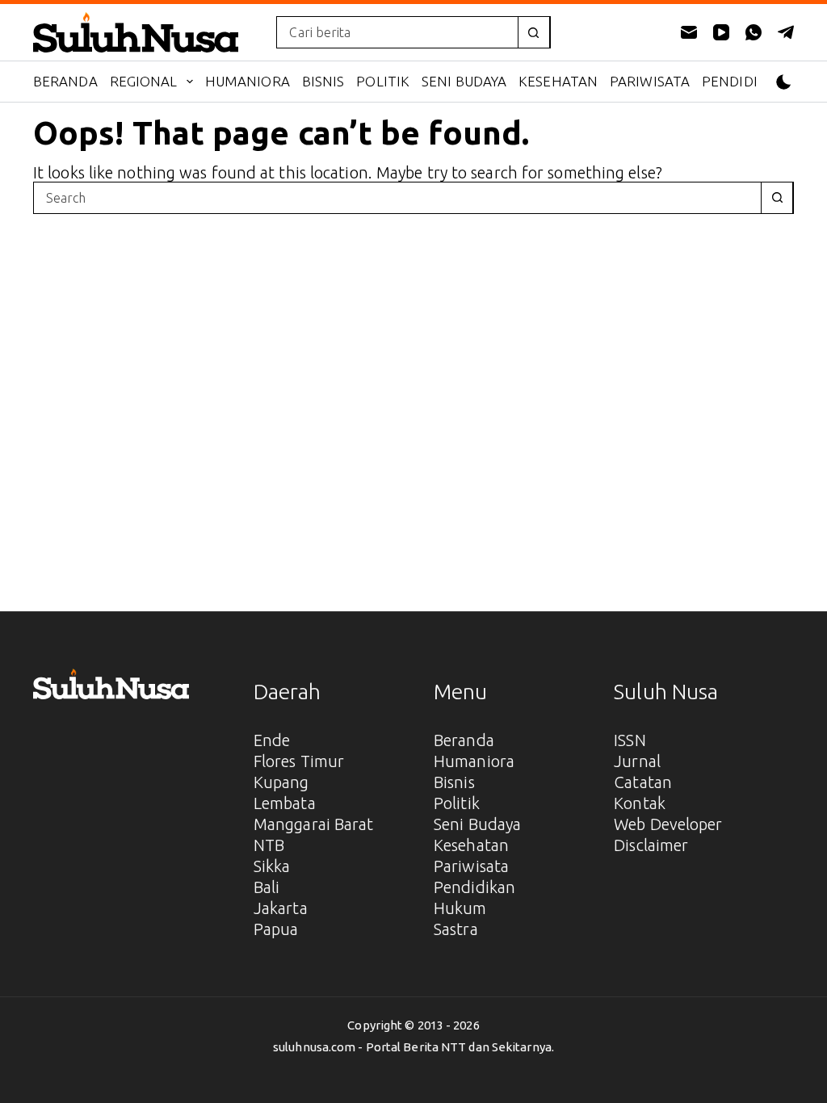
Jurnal (637, 761)
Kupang (281, 782)
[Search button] (534, 32)
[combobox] (397, 32)
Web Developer (668, 824)
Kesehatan (558, 81)
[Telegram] (786, 32)
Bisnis (323, 81)
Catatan (643, 782)
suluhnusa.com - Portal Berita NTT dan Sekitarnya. (413, 1047)
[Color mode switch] (784, 82)
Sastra (456, 929)
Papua (276, 929)
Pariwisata (650, 81)
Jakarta (281, 908)
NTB (269, 845)
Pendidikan (744, 81)
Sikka (272, 866)
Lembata (285, 803)
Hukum (460, 908)
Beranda (65, 81)
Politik (382, 81)
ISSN (629, 740)
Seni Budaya (464, 81)
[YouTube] (721, 32)
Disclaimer (651, 845)
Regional (144, 81)
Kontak (639, 803)
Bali (266, 887)
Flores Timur (299, 761)
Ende (272, 740)
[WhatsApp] (753, 32)
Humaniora (247, 81)
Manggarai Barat (314, 824)
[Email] (689, 32)
